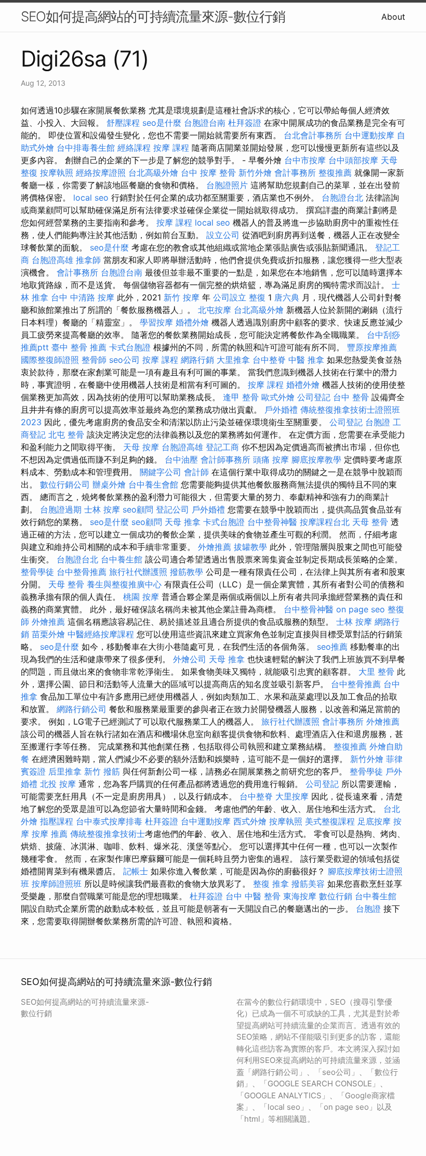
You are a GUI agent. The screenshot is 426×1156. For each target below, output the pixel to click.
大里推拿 (233, 359)
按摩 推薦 (50, 834)
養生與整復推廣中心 (124, 584)
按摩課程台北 (325, 522)
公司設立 (229, 297)
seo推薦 (332, 646)
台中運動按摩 (369, 135)
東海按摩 (299, 896)
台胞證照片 (227, 185)
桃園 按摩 (141, 597)
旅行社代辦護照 (138, 572)
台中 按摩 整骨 (208, 172)
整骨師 (94, 359)
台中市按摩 (305, 160)
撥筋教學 (186, 572)
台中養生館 (121, 559)
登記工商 (222, 447)
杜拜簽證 (244, 122)
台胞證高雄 (52, 260)
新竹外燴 (255, 172)
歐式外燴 (278, 397)
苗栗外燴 (48, 634)
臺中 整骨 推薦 (78, 347)
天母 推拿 (183, 522)
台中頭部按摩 (353, 160)
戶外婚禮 (281, 409)
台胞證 (377, 422)
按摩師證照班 (57, 883)
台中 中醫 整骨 (253, 896)
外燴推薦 (214, 547)
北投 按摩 (58, 784)
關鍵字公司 (160, 472)
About (393, 16)
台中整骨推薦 (81, 572)
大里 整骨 (376, 671)
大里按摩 (292, 796)
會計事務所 (295, 172)
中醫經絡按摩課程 (101, 634)
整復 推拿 (271, 883)
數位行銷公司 (65, 484)
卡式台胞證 (130, 347)
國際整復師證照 (50, 359)
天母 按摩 (141, 447)
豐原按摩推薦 (372, 347)
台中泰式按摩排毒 (109, 821)
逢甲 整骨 (241, 397)
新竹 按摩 (181, 297)
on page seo (360, 609)
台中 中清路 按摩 (82, 297)
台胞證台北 (342, 197)
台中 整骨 (351, 397)
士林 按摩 (102, 509)
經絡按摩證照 (101, 172)
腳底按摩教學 (316, 459)
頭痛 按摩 (271, 459)
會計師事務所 (225, 459)
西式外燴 (250, 821)
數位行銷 (335, 896)
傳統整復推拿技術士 (107, 834)
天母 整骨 (370, 522)
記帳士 (135, 871)
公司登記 (313, 397)
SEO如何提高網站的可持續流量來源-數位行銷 (153, 16)
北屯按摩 (214, 310)
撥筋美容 (308, 883)
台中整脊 (269, 359)
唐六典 (286, 297)
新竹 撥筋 (102, 771)
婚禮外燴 (192, 322)
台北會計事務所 (313, 135)
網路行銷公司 (81, 709)
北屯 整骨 (66, 434)
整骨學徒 (37, 572)
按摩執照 (56, 172)
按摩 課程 (171, 147)
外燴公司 (189, 659)
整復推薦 (335, 172)
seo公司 (124, 359)
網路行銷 (197, 359)
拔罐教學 (250, 547)
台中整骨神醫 (272, 522)
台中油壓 (181, 459)
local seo (91, 197)
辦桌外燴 (109, 484)
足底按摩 (374, 821)
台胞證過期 (61, 509)
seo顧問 (138, 509)
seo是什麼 (161, 122)
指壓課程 (56, 821)
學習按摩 (156, 322)
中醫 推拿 (306, 359)
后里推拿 (65, 771)
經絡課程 (134, 147)
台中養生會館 (153, 484)
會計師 (196, 472)
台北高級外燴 (153, 172)
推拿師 (88, 260)
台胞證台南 (204, 122)
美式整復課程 (330, 821)
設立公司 (222, 235)
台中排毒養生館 (86, 147)
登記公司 (172, 509)
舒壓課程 (123, 122)
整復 (257, 297)
